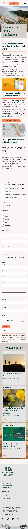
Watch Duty (13, 102)
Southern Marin (8, 225)
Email (5, 246)
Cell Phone (4, 307)
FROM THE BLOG (7, 353)
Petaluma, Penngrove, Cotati (11, 197)
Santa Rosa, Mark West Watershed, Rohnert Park (15, 194)
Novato (6, 216)
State (3, 276)
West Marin (7, 213)
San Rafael (7, 219)
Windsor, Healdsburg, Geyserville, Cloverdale (14, 188)
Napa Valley (7, 205)
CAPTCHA (4, 315)
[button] (25, 3)
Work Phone (4, 299)
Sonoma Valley (8, 191)
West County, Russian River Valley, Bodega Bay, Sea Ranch (15, 185)
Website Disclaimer (5, 491)
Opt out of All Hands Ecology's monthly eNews (15, 257)
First (2, 232)
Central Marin (7, 222)
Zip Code (3, 282)
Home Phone (4, 291)
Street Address (5, 264)
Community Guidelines (6, 501)
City (2, 270)
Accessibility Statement (6, 498)
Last (2, 238)
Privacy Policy (4, 495)
